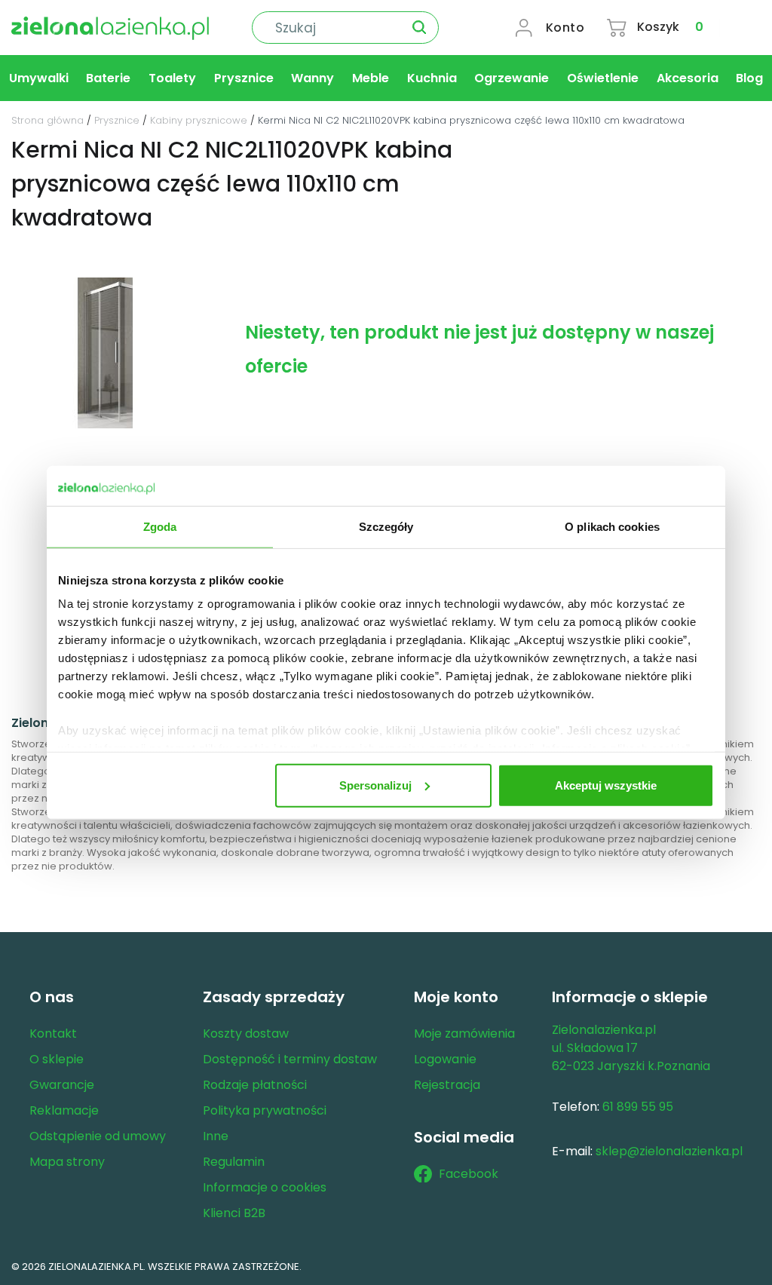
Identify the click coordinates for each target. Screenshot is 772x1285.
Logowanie (445, 1059)
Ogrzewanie (511, 78)
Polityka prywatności (264, 1110)
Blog (749, 78)
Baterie (108, 78)
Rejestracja (447, 1084)
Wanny (312, 78)
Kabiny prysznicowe (198, 120)
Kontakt (53, 1033)
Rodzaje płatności (255, 1084)
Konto (565, 27)
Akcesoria (687, 78)
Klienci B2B (234, 1213)
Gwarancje (61, 1084)
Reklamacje (64, 1110)
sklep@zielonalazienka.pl (669, 1151)
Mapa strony (67, 1161)
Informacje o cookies (264, 1187)
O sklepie (56, 1059)
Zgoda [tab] (160, 526)
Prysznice (244, 78)
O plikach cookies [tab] (612, 526)
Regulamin (234, 1161)
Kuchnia (432, 78)
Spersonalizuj (375, 784)
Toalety (172, 78)
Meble (370, 78)
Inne (215, 1136)
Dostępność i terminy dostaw (290, 1059)
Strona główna (47, 120)
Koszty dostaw (246, 1033)
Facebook (468, 1173)
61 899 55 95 (637, 1106)
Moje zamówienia (464, 1033)
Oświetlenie (603, 78)
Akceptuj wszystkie (606, 784)
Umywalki (39, 78)
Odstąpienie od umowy (97, 1136)
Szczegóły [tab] (386, 526)
